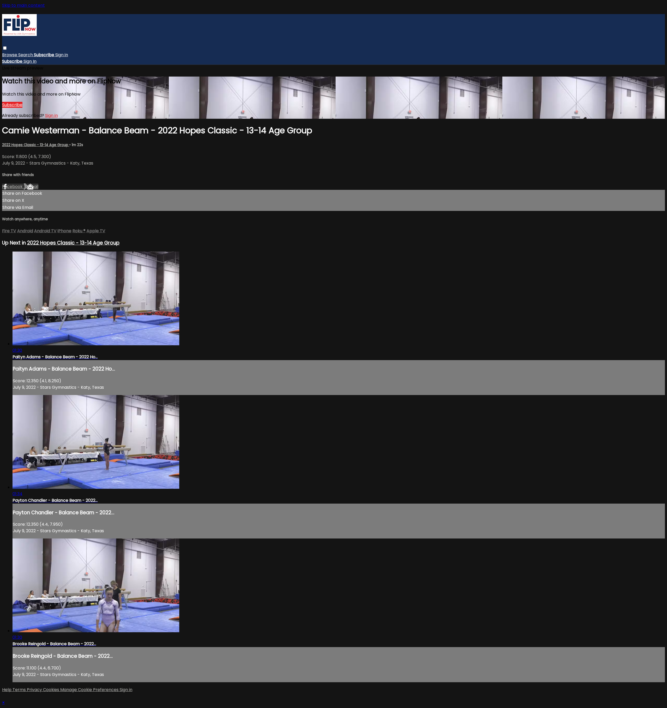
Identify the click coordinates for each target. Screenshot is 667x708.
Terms (20, 690)
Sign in (61, 55)
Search (26, 55)
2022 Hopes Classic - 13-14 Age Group (35, 144)
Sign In (29, 61)
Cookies (51, 690)
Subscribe (12, 105)
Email (32, 187)
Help (7, 690)
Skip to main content (23, 5)
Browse (10, 55)
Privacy (35, 690)
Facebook (13, 187)
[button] (5, 48)
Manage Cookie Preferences (90, 690)
